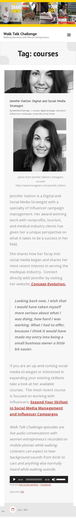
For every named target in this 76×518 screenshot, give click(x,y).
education (61, 110)
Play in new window (28, 484)
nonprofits (37, 113)
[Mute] (53, 479)
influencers (15, 113)
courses (35, 110)
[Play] (14, 479)
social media (49, 113)
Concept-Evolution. (48, 284)
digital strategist (47, 110)
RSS (22, 491)
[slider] (61, 479)
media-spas (26, 113)
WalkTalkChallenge (21, 110)
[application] (39, 479)
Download (45, 484)
